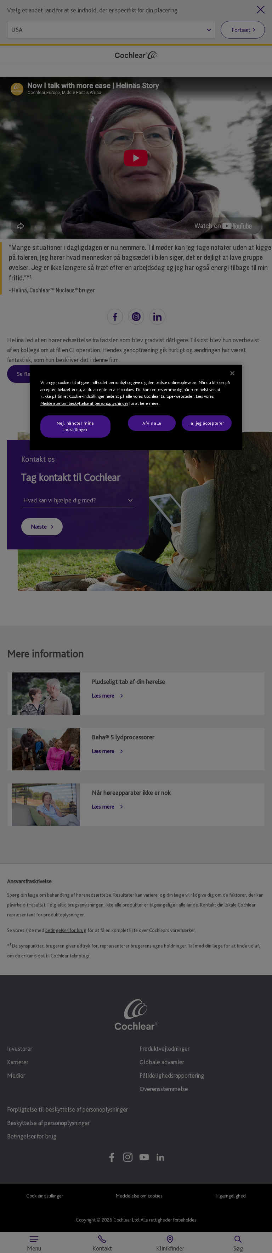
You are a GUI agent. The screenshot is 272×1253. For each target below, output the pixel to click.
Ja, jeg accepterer (206, 423)
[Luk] (232, 373)
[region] (136, 407)
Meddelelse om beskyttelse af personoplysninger (84, 403)
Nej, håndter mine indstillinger (75, 426)
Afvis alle (152, 423)
